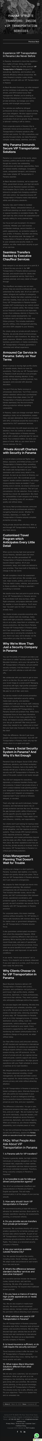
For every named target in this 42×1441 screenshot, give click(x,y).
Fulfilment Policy (21, 1426)
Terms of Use (20, 1423)
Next (37, 42)
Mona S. (7, 1404)
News (24, 1404)
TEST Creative (30, 1428)
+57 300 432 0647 (14, 1419)
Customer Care (30, 1423)
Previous (32, 42)
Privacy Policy (10, 1423)
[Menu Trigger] (38, 4)
